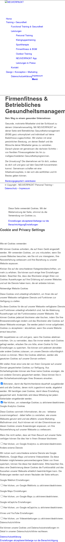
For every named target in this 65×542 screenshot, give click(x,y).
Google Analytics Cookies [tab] (12, 406)
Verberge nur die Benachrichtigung (41, 540)
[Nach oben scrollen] (1, 202)
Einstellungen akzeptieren (20, 220)
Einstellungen (31, 224)
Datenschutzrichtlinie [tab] (10, 522)
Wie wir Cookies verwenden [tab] (13, 243)
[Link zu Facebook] (7, 89)
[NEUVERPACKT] (30, 2)
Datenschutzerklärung (21, 76)
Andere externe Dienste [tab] (11, 447)
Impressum (24, 188)
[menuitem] (33, 18)
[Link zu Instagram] (7, 86)
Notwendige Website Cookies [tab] (14, 288)
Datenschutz (11, 188)
